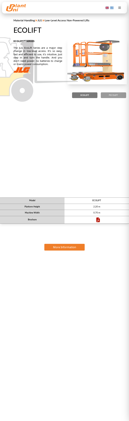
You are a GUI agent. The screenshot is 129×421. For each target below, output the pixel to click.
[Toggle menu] (119, 7)
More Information (64, 247)
